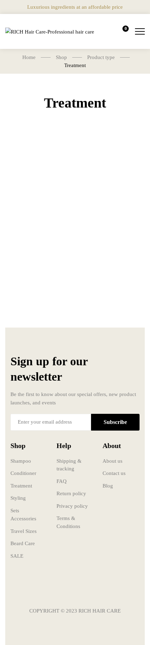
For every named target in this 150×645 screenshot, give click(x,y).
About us (112, 461)
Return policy (71, 493)
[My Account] (102, 31)
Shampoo (20, 461)
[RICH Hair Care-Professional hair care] (49, 31)
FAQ (62, 481)
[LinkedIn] (96, 590)
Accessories (23, 518)
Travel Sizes (23, 531)
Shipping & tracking (69, 465)
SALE (16, 556)
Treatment (21, 486)
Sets (14, 510)
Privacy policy (72, 506)
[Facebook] (54, 590)
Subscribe (115, 422)
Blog (108, 486)
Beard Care (22, 543)
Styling (18, 498)
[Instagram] (75, 590)
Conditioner (23, 473)
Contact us (114, 473)
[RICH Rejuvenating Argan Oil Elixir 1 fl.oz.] (37, 193)
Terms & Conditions (68, 522)
